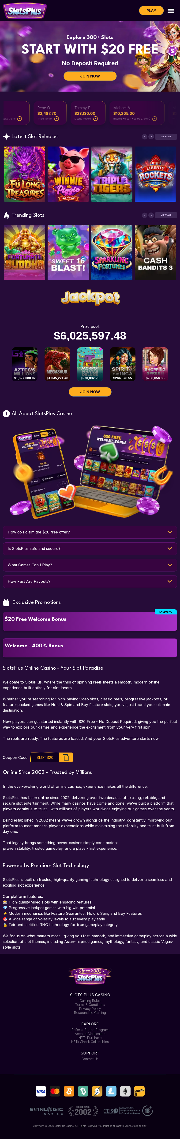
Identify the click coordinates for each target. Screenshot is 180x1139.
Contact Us (90, 1059)
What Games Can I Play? (30, 565)
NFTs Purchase (90, 1038)
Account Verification (90, 1034)
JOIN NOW (90, 76)
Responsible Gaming (90, 1013)
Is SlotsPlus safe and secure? (34, 548)
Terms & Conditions (90, 1005)
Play (151, 10)
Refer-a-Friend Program (90, 1030)
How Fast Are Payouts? (29, 581)
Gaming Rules (90, 1001)
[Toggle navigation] (171, 10)
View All (166, 137)
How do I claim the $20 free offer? (39, 532)
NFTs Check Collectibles (90, 1042)
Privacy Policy (90, 1009)
